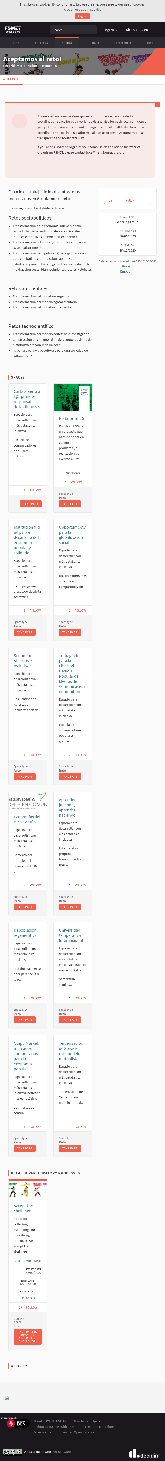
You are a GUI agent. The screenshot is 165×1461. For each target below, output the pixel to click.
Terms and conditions (99, 1426)
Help (150, 42)
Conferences (122, 42)
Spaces (67, 42)
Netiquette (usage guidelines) (54, 1426)
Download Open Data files (77, 1432)
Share (125, 266)
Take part (30, 504)
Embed (125, 271)
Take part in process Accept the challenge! (30, 1336)
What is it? (11, 79)
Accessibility (42, 1432)
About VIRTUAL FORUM (49, 1421)
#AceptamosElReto (29, 1260)
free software (63, 1451)
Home (15, 42)
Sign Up (131, 29)
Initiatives (93, 42)
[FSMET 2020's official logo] (13, 29)
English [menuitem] (109, 30)
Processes (40, 42)
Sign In (146, 29)
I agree (82, 16)
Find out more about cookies (82, 9)
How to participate (87, 1421)
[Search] (93, 29)
